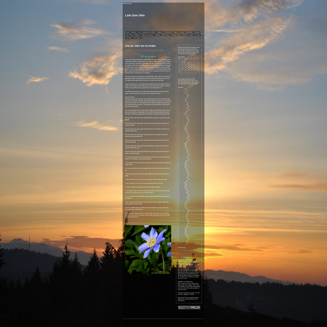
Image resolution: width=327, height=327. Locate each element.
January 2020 (183, 133)
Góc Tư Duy (129, 35)
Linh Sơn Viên (135, 15)
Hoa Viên (185, 35)
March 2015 (182, 216)
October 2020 (183, 123)
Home (127, 32)
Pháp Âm (157, 35)
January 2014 (183, 237)
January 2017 (183, 192)
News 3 (176, 32)
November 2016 (183, 196)
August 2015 (183, 215)
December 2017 (183, 174)
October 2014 (183, 225)
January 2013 (183, 242)
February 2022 (183, 102)
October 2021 (183, 107)
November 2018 (183, 155)
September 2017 (184, 179)
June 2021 (182, 112)
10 (146, 50)
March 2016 (182, 208)
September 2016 (184, 199)
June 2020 (182, 126)
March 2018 (182, 169)
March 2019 (182, 148)
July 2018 (182, 162)
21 (165, 50)
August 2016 (183, 201)
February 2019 (183, 150)
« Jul (179, 75)
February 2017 (183, 191)
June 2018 (182, 164)
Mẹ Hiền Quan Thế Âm (185, 254)
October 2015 (183, 213)
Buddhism (159, 32)
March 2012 (182, 244)
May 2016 (182, 206)
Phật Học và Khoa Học (147, 35)
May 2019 (182, 145)
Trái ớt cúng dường (184, 251)
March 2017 (182, 189)
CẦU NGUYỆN (168, 32)
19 (162, 50)
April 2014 (182, 233)
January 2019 (183, 152)
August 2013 (183, 240)
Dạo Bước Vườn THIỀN (149, 32)
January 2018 (183, 172)
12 (150, 50)
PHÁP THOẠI (165, 35)
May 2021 (182, 114)
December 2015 (183, 209)
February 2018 (183, 170)
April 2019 (182, 146)
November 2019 (183, 136)
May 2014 (182, 232)
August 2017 (183, 181)
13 (151, 50)
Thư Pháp (128, 37)
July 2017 (182, 182)
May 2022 (182, 101)
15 (155, 50)
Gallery (191, 35)
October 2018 (183, 157)
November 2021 (183, 106)
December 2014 (183, 221)
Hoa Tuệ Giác (137, 37)
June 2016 (182, 204)
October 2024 (183, 90)
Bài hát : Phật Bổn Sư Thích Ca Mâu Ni (189, 252)
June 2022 (182, 99)
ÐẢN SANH (189, 32)
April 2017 (182, 187)
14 (153, 50)
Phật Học (137, 35)
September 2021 (184, 109)
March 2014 (182, 235)
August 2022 (183, 97)
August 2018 (183, 160)
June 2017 (182, 184)
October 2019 (183, 138)
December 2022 (183, 95)
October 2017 (183, 177)
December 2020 (183, 119)
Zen (139, 32)
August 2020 (183, 124)
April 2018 (182, 167)
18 (160, 50)
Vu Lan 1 (182, 32)
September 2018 (184, 158)
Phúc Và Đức (183, 249)
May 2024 (182, 92)
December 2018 (183, 153)
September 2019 (184, 140)
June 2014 (182, 230)
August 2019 (183, 141)
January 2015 (183, 220)
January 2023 (183, 94)
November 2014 (183, 223)
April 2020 (182, 129)
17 (158, 50)
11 (148, 50)
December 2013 (183, 238)
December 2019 (183, 135)
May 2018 (182, 165)
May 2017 (182, 186)
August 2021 (183, 111)
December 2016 (183, 194)
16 (157, 50)
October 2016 (183, 198)
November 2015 (183, 211)
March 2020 (182, 131)
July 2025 (182, 89)
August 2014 (183, 227)
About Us (134, 32)
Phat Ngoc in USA (175, 35)
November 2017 (183, 175)
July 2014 (182, 228)
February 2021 (183, 116)
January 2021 (183, 118)
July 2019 (182, 143)
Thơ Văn (197, 35)
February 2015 (183, 218)
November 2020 (183, 121)
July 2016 (182, 203)
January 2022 (183, 104)
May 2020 (182, 128)
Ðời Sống (197, 32)
